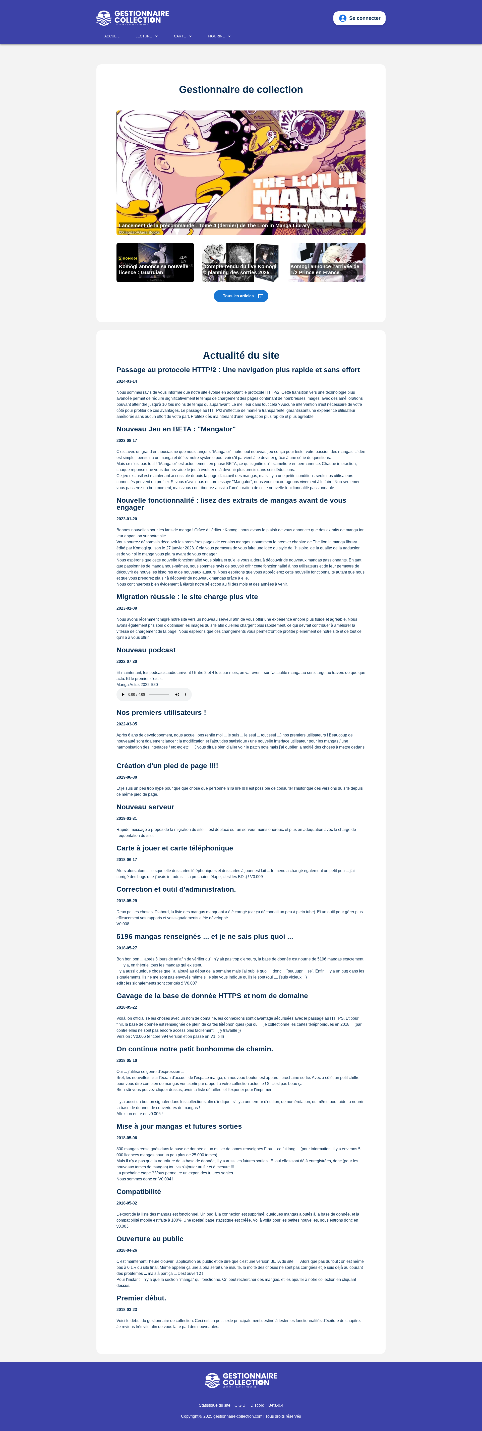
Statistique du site (214, 1405)
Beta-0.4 (275, 1405)
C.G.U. (240, 1405)
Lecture (144, 36)
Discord (257, 1405)
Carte (180, 36)
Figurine (216, 36)
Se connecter (365, 18)
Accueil (111, 36)
